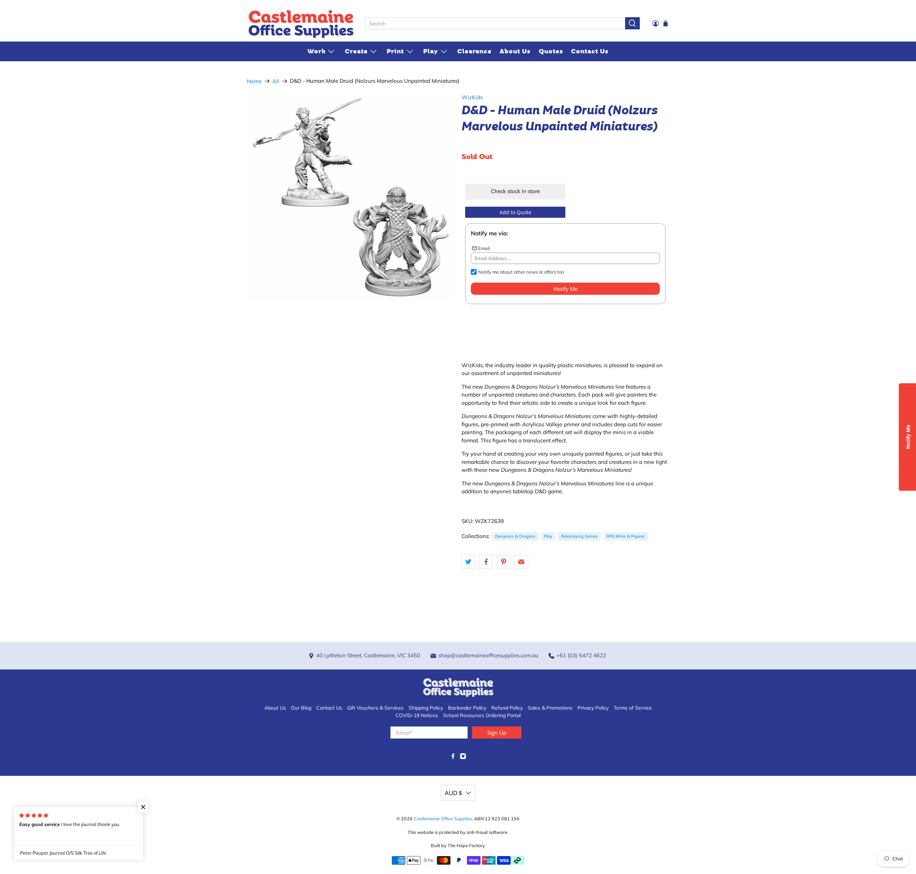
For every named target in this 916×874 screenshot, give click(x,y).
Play (430, 51)
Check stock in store (515, 191)
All (275, 81)
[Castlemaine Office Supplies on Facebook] (453, 757)
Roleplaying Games (579, 536)
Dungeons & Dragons (515, 536)
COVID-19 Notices (416, 715)
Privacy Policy (593, 708)
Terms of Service (633, 708)
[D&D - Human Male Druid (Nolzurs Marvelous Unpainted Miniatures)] (350, 197)
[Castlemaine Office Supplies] (301, 23)
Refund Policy (507, 708)
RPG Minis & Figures (625, 536)
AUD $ (453, 793)
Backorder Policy (467, 708)
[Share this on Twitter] (468, 561)
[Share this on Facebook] (486, 561)
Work (316, 51)
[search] (495, 23)
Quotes (551, 51)
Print (395, 51)
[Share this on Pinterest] (504, 561)
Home (254, 81)
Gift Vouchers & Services (375, 708)
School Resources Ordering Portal (482, 715)
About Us (515, 51)
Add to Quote (515, 212)
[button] (143, 807)
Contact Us (590, 51)
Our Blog (301, 708)
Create (356, 51)
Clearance (474, 51)
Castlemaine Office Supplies (443, 818)
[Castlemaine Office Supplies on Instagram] (463, 757)
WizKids (472, 97)
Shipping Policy (426, 708)
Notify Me (566, 288)
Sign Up (496, 732)
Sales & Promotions (550, 708)
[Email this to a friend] (521, 561)
